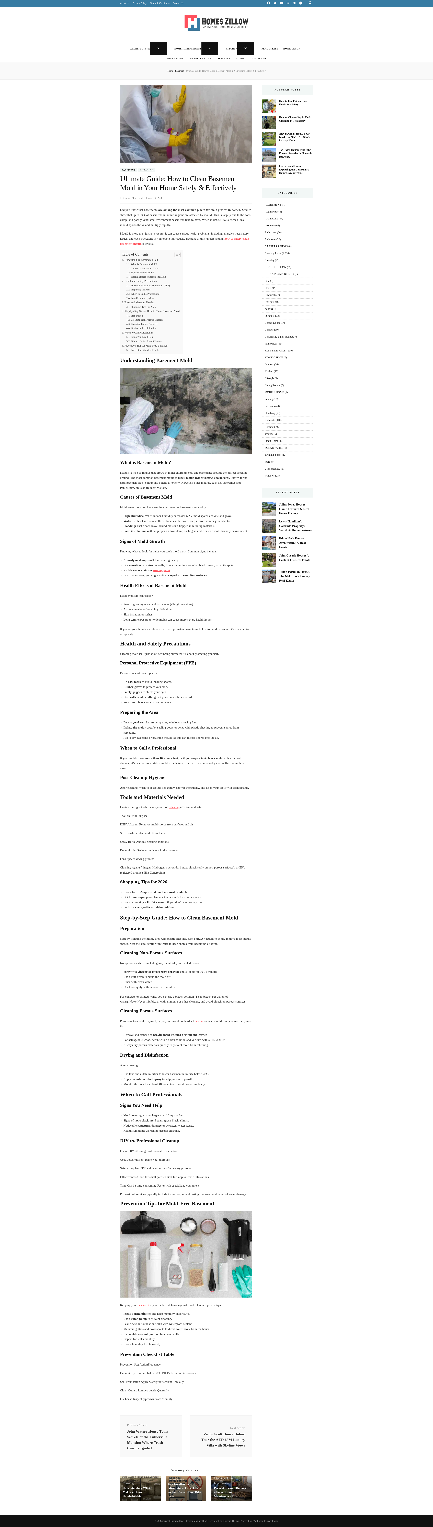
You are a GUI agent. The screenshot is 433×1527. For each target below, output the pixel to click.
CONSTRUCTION (275, 267)
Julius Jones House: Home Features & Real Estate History (294, 509)
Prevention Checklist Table (145, 350)
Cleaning (146, 170)
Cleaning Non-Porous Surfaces (147, 319)
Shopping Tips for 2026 (143, 307)
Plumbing (270, 413)
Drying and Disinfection (143, 328)
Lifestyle (223, 58)
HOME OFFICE (274, 357)
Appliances (271, 211)
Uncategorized (272, 468)
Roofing (269, 427)
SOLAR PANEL (274, 447)
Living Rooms (272, 385)
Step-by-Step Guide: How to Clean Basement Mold (152, 311)
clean (199, 1021)
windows (270, 475)
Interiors (269, 364)
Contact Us (178, 3)
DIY (267, 281)
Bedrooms (270, 239)
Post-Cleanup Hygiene (143, 298)
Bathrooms (270, 232)
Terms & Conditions (159, 3)
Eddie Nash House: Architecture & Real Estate (292, 543)
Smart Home (175, 58)
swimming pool (273, 454)
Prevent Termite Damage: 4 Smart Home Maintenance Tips (231, 1492)
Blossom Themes (231, 1521)
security (269, 433)
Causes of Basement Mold (144, 268)
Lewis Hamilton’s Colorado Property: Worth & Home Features (295, 526)
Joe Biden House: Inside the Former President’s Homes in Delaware (295, 153)
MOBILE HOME (274, 392)
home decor (291, 48)
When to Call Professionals (138, 332)
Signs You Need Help (142, 337)
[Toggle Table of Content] (176, 255)
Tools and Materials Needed (139, 302)
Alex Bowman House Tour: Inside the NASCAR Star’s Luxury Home (294, 137)
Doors (268, 288)
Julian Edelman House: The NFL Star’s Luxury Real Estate (294, 576)
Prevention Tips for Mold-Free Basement (146, 345)
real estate (269, 48)
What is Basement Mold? (144, 264)
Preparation (137, 315)
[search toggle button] (310, 3)
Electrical (270, 295)
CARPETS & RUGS (276, 246)
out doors (270, 406)
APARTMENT (273, 204)
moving (240, 58)
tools (267, 461)
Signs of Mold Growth (142, 272)
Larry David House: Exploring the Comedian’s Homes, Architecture (294, 169)
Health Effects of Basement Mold (148, 276)
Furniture (270, 315)
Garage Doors (272, 322)
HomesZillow (176, 1521)
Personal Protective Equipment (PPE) (150, 285)
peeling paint (161, 570)
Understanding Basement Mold (141, 259)
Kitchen (231, 48)
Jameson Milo (129, 198)
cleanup (174, 807)
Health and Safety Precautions (140, 281)
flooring (269, 308)
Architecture (140, 48)
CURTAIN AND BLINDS (279, 274)
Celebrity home (200, 58)
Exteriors (269, 301)
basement (128, 170)
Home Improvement (188, 48)
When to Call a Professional (145, 293)
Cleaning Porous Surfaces (144, 324)
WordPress (258, 1521)
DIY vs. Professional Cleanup (146, 341)
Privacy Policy (140, 3)
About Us (124, 3)
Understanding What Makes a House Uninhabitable (136, 1492)
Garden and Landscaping (278, 336)
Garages (269, 329)
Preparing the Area (141, 289)
